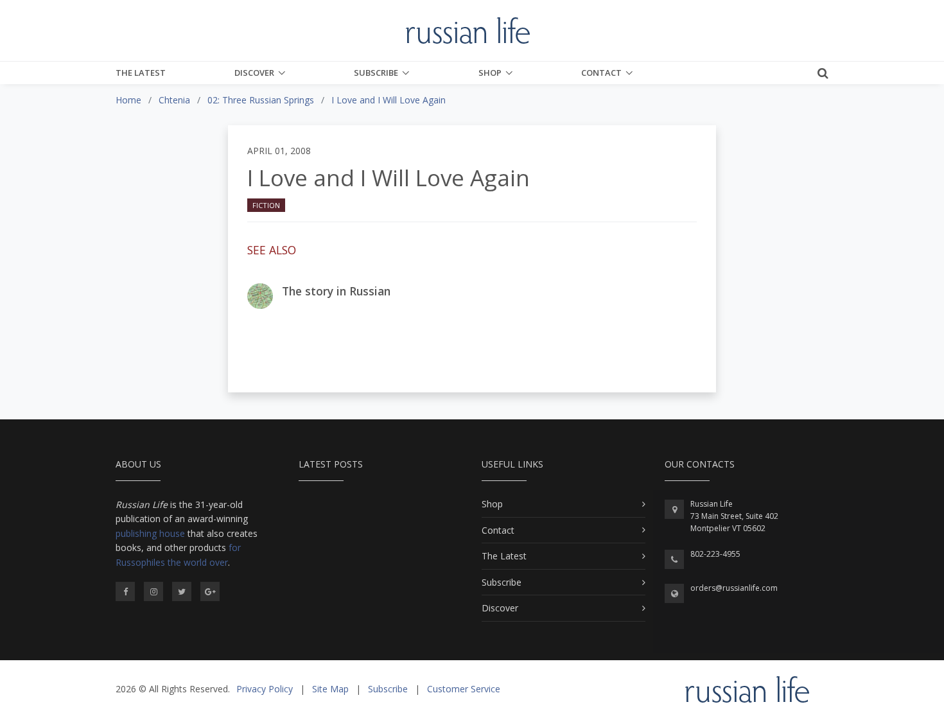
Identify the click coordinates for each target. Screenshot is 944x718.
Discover (254, 72)
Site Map (330, 689)
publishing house (150, 533)
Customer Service (463, 689)
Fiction (266, 205)
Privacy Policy (264, 689)
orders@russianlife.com (734, 587)
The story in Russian (336, 291)
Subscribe (376, 72)
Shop (490, 72)
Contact (601, 72)
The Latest (141, 72)
